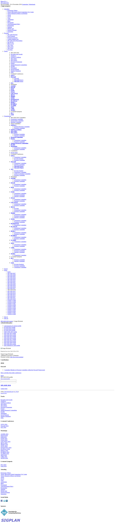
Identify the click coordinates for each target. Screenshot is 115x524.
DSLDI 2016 (4, 435)
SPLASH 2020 (11, 284)
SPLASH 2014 (11, 293)
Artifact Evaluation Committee (22, 173)
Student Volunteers (16, 71)
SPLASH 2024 (11, 278)
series (11, 321)
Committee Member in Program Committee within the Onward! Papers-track (24, 370)
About (9, 15)
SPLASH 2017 (11, 288)
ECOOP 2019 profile (9, 330)
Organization (7, 116)
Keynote (16, 208)
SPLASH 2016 (5, 321)
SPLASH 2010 (11, 299)
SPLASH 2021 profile (10, 344)
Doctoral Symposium (16, 62)
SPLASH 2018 (11, 287)
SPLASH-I (14, 58)
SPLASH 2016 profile (6, 323)
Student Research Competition (19, 65)
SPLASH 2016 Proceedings (14, 40)
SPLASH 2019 (11, 285)
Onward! (16, 78)
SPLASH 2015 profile (10, 338)
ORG (12, 72)
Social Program (15, 69)
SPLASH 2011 (11, 297)
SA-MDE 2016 (5, 453)
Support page (4, 393)
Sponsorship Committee (17, 120)
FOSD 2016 (4, 438)
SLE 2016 (3, 427)
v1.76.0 (16, 391)
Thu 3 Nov (10, 48)
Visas (8, 18)
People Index (14, 152)
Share (2, 375)
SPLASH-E (14, 60)
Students (9, 27)
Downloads (10, 22)
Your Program (11, 36)
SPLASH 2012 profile (10, 335)
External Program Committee (22, 126)
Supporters (10, 31)
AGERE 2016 (4, 434)
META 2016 (4, 443)
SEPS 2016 (4, 455)
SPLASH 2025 (11, 276)
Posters (13, 63)
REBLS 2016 (4, 450)
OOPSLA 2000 (11, 314)
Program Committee (19, 128)
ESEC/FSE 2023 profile (10, 332)
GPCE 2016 (4, 424)
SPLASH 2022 (11, 281)
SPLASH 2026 (11, 275)
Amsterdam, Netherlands (28, 4)
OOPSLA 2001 (11, 312)
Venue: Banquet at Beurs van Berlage (17, 13)
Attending (6, 9)
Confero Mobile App (13, 39)
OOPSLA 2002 (11, 311)
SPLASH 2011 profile (10, 333)
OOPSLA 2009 (11, 300)
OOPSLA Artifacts (16, 57)
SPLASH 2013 (11, 294)
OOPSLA (13, 55)
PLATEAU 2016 (5, 449)
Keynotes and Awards (16, 54)
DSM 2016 (4, 437)
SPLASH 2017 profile (10, 339)
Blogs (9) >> (4, 1)
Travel (9, 16)
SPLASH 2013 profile (10, 336)
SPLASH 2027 (11, 273)
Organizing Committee (17, 119)
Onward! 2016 (5, 426)
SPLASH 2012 (11, 296)
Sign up (6, 318)
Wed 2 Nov (10, 46)
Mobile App (10, 28)
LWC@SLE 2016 (5, 441)
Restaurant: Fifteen (12, 10)
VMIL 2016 (4, 456)
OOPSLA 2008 (11, 302)
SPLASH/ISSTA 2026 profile (12, 345)
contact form (4, 388)
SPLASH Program (12, 34)
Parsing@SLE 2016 (6, 447)
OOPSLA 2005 (11, 306)
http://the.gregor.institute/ (16, 357)
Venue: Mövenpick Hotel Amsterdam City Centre (20, 12)
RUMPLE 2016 (5, 452)
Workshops (14, 68)
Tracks (6, 51)
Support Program (12, 30)
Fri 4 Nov (10, 49)
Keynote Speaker (18, 158)
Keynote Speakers (19, 264)
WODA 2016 (4, 458)
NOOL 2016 (4, 446)
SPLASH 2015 (11, 291)
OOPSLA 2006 (11, 305)
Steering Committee (16, 122)
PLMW (13, 66)
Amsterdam (10, 19)
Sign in (6, 317)
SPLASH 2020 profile (10, 342)
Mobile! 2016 (4, 444)
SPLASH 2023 (11, 279)
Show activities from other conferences (11, 372)
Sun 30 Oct (10, 42)
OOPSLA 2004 (11, 308)
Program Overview (12, 37)
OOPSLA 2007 (11, 303)
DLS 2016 (3, 464)
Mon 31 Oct (10, 43)
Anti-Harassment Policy (13, 24)
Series (9, 272)
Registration (10, 25)
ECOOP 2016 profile (9, 329)
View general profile (5, 378)
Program (6, 33)
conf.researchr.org (8, 391)
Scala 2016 (4, 466)
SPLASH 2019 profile (10, 341)
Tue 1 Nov (10, 45)
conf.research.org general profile (12, 326)
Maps (8, 21)
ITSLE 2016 (4, 440)
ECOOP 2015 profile (9, 327)
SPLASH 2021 (11, 282)
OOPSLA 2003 (11, 309)
